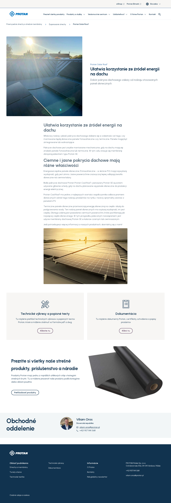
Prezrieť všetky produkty (54, 14)
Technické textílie (17, 477)
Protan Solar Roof (98, 64)
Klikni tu (126, 330)
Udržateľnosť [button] (120, 14)
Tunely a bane (16, 472)
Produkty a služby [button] (76, 14)
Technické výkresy (56, 463)
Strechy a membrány (19, 467)
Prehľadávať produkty (25, 392)
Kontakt (152, 14)
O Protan (91, 467)
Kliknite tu (45, 330)
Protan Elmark (134, 4)
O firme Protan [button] (138, 14)
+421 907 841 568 (86, 430)
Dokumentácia (54, 468)
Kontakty (90, 472)
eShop (120, 4)
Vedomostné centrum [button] (99, 14)
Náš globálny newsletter (97, 477)
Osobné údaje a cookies (20, 495)
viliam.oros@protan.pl (88, 427)
